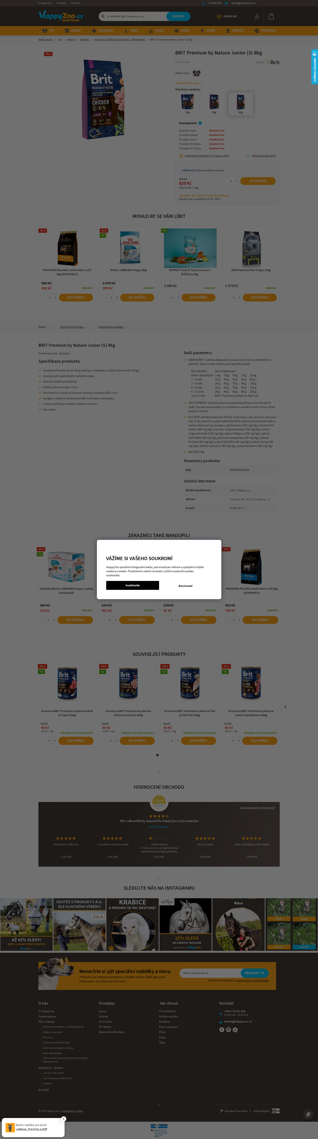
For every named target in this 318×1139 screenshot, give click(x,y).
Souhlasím (132, 585)
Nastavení (185, 586)
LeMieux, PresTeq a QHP (31, 1129)
